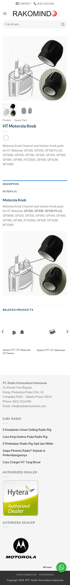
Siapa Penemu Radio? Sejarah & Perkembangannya (24, 453)
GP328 (28, 210)
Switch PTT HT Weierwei (51, 350)
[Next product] (6, 138)
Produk (7, 120)
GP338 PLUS (53, 210)
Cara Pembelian (26, 574)
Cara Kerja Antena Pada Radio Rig (25, 436)
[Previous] (8, 68)
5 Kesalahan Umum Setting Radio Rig (27, 429)
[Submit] (63, 24)
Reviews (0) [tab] (10, 191)
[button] (5, 13)
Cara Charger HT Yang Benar (22, 462)
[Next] (61, 68)
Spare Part (20, 120)
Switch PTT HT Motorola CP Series (17, 352)
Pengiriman (46, 574)
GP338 (38, 210)
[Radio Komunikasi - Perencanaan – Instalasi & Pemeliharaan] (35, 13)
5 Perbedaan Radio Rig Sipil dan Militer (28, 443)
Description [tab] (11, 184)
